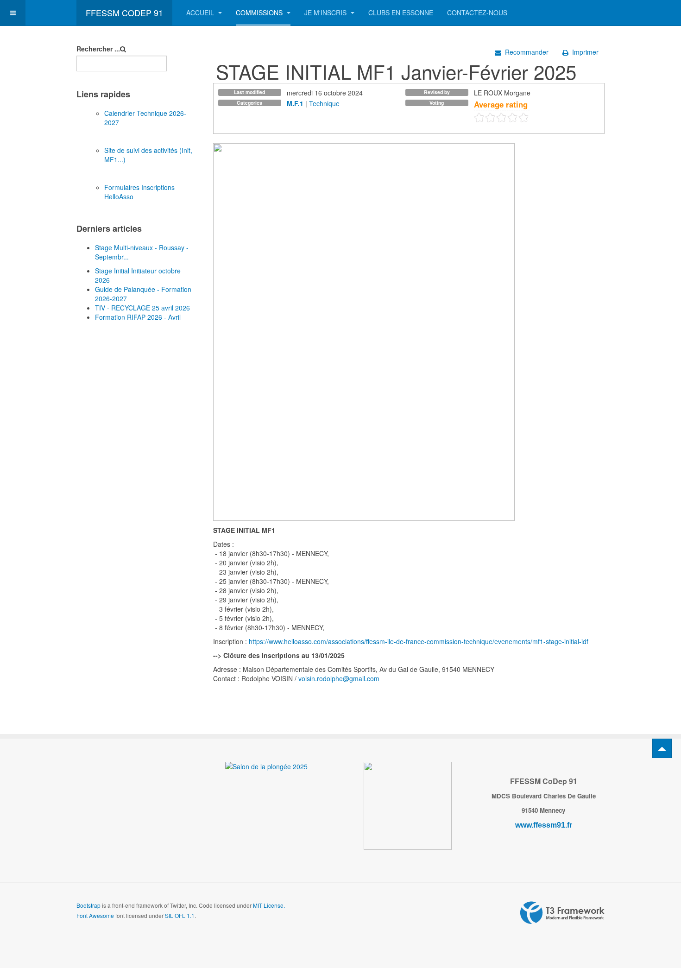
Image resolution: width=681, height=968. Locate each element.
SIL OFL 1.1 (180, 915)
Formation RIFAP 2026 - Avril (138, 317)
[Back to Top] (662, 748)
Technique (324, 103)
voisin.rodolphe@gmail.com (338, 678)
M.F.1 (295, 103)
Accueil (201, 12)
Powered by (562, 912)
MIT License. (269, 905)
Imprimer (585, 52)
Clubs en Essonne (400, 12)
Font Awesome (95, 915)
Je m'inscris (326, 12)
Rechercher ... (98, 48)
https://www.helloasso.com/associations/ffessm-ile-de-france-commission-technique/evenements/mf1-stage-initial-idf (418, 641)
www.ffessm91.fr (543, 825)
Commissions (260, 12)
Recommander (527, 52)
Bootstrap (88, 905)
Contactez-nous (477, 12)
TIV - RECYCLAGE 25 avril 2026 (142, 307)
